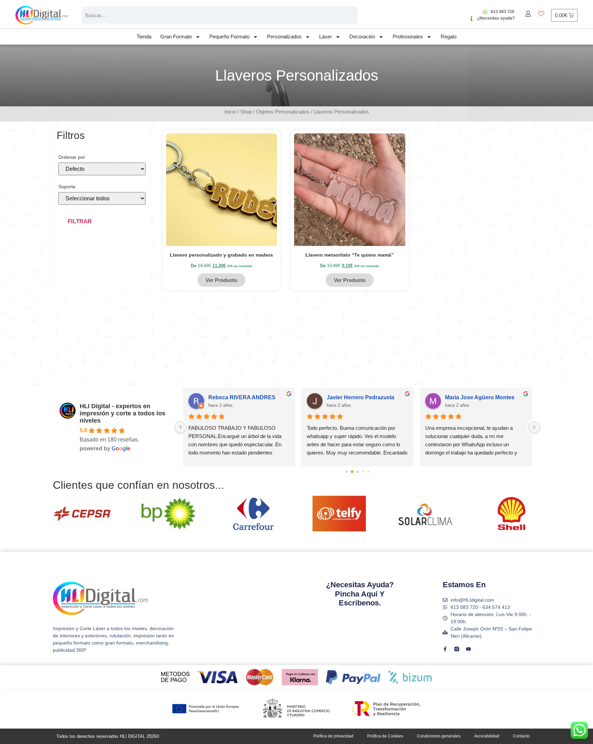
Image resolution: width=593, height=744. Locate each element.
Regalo (448, 36)
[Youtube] (468, 649)
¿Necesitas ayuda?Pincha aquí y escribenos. (360, 593)
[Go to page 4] (368, 472)
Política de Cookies (385, 736)
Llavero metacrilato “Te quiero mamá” (349, 255)
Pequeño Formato (229, 36)
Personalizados (284, 36)
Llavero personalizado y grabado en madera (221, 255)
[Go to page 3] (363, 472)
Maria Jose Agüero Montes (462, 397)
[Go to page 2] (357, 472)
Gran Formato (176, 36)
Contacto (521, 736)
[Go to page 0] (346, 472)
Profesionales (408, 36)
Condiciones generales (439, 736)
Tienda (144, 36)
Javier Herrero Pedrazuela (342, 397)
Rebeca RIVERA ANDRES (224, 397)
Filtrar (80, 221)
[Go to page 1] (352, 472)
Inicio (230, 112)
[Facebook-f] (445, 649)
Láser (325, 36)
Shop (246, 112)
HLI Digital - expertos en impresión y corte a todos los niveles (122, 413)
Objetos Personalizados (283, 112)
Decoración (362, 36)
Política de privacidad (333, 736)
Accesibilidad (486, 736)
